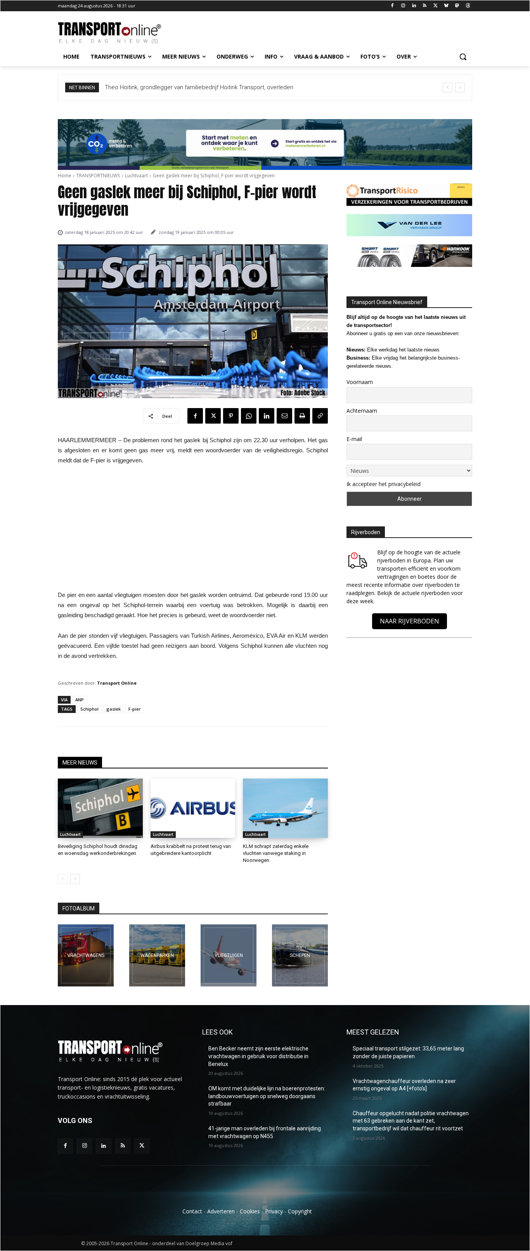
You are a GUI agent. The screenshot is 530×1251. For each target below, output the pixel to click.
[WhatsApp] (248, 416)
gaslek (113, 709)
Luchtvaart (136, 175)
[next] (460, 87)
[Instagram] (402, 6)
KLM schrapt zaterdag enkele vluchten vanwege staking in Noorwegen (275, 853)
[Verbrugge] (157, 955)
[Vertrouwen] (300, 955)
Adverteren (221, 1211)
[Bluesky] (446, 6)
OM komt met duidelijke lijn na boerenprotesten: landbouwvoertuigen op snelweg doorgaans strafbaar (266, 1096)
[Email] (284, 416)
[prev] (447, 87)
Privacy (274, 1211)
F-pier (134, 709)
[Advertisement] (193, 530)
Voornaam (359, 382)
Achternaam (361, 410)
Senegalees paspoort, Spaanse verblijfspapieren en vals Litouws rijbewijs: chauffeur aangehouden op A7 (242, 87)
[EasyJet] (228, 955)
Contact (192, 1211)
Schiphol (89, 709)
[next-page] (75, 879)
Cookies (250, 1211)
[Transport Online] (120, 33)
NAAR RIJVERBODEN (409, 621)
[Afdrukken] (302, 416)
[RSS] (424, 6)
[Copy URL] (320, 416)
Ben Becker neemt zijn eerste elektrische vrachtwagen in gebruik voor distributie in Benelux (258, 1056)
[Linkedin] (413, 6)
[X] (435, 6)
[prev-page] (63, 879)
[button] (463, 56)
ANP (79, 699)
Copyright (300, 1211)
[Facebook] (392, 6)
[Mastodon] (456, 6)
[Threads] (467, 6)
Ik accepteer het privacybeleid (383, 484)
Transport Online (117, 683)
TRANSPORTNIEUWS (98, 175)
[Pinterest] (231, 416)
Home (64, 175)
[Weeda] (86, 955)
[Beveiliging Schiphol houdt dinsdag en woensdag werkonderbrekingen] (100, 808)
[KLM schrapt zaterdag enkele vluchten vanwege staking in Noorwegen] (285, 808)
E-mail (354, 439)
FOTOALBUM (78, 908)
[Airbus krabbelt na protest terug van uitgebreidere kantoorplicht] (193, 808)
